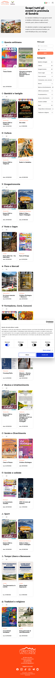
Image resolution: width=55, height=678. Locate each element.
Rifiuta (27, 354)
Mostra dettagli (47, 350)
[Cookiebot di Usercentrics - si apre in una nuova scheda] (47, 322)
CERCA (45, 53)
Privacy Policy (24, 672)
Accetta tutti (45, 354)
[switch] (21, 345)
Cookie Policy (30, 672)
